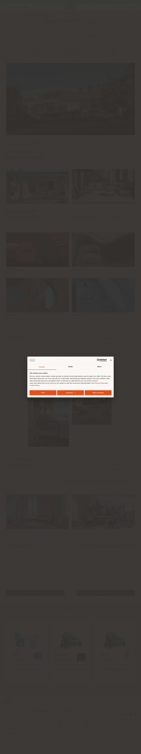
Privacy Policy (100, 383)
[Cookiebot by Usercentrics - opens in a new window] (98, 360)
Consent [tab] (42, 367)
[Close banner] (111, 360)
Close (43, 392)
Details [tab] (70, 366)
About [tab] (99, 366)
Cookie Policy (34, 385)
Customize (69, 392)
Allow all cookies (98, 392)
